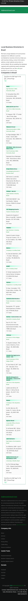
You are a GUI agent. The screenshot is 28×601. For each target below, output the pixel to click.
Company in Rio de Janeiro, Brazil (13, 403)
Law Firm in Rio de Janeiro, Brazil (13, 383)
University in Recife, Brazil (13, 461)
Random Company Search (7, 558)
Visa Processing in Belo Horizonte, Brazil (12, 152)
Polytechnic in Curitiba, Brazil (13, 284)
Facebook (3, 569)
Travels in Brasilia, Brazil (12, 211)
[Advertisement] (14, 29)
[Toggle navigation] (26, 10)
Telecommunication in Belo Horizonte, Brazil (13, 130)
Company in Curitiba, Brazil (13, 250)
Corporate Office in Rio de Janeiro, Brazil (13, 424)
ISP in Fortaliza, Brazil (11, 268)
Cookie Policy (4, 544)
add (18, 68)
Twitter (3, 578)
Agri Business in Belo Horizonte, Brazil (11, 89)
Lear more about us (21, 524)
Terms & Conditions (6, 547)
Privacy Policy (4, 541)
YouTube (3, 572)
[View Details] (12, 102)
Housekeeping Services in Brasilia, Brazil (12, 172)
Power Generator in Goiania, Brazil (13, 302)
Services (3, 536)
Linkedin (3, 575)
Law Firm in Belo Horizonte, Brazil (13, 110)
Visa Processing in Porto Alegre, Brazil (12, 360)
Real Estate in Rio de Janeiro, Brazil (13, 442)
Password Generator (6, 555)
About (2, 533)
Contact (3, 538)
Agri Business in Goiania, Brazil (12, 231)
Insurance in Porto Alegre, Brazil (13, 338)
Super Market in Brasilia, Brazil (12, 194)
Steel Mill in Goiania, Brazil (13, 319)
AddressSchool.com (8, 10)
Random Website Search (7, 561)
